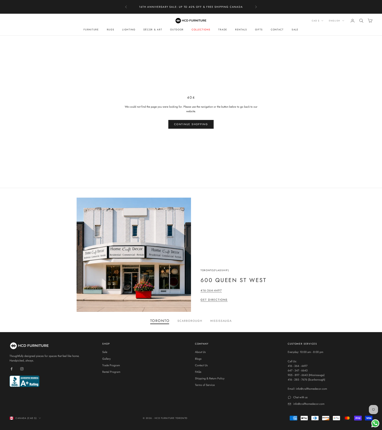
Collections (201, 29)
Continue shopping (191, 124)
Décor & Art (152, 29)
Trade (222, 29)
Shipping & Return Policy (209, 378)
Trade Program (111, 365)
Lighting (128, 29)
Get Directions (214, 300)
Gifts (259, 29)
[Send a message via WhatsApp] (375, 423)
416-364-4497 (211, 290)
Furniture (91, 29)
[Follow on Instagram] (22, 369)
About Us (200, 352)
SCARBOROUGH (189, 321)
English (334, 20)
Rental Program (111, 372)
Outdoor (177, 29)
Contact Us (201, 365)
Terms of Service (205, 385)
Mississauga (221, 321)
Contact (277, 29)
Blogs (198, 359)
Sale (295, 29)
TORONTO (160, 321)
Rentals (241, 29)
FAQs (198, 372)
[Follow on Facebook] (12, 369)
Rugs (110, 29)
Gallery (106, 359)
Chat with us (300, 397)
